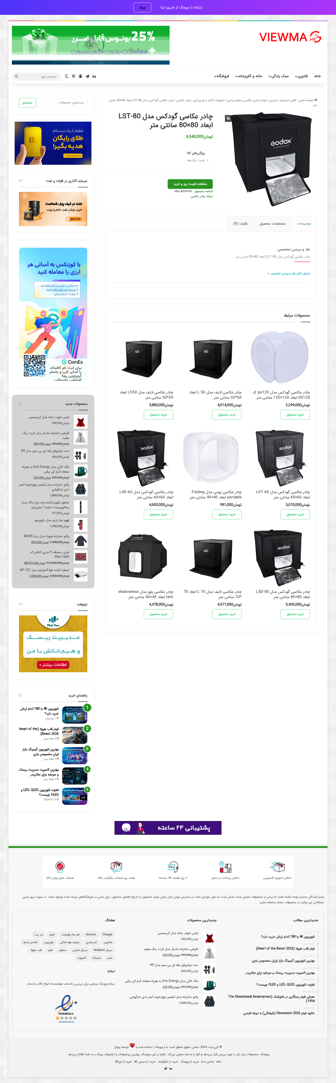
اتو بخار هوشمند (70, 934)
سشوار (62, 950)
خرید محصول (295, 414)
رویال (117, 1047)
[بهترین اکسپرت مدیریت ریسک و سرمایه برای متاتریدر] (74, 776)
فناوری (303, 76)
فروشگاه (223, 76)
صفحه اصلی (306, 100)
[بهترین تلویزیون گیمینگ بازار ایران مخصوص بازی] (74, 755)
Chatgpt (107, 934)
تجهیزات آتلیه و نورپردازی (208, 100)
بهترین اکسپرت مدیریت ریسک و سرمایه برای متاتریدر (39, 772)
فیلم (50, 950)
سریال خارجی (80, 950)
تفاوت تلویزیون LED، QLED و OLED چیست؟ (40, 792)
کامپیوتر (82, 958)
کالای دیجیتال (288, 100)
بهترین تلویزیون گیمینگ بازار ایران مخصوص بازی (40, 752)
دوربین (273, 100)
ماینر (109, 958)
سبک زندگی (280, 76)
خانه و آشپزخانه (250, 76)
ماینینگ (96, 958)
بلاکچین (108, 942)
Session (91, 934)
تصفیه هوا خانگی (70, 942)
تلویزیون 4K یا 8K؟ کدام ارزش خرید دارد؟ (39, 711)
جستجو (27, 102)
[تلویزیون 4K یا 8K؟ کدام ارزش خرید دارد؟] (74, 715)
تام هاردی (91, 942)
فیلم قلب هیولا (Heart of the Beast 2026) (39, 731)
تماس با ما (207, 1061)
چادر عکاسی (183, 100)
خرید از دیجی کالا (144, 1061)
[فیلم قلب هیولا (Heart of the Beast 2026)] (74, 735)
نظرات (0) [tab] (240, 223)
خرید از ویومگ (189, 1061)
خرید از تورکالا (123, 1061)
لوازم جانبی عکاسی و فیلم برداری (246, 100)
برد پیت (38, 934)
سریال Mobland (103, 950)
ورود (142, 7)
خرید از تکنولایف (168, 1061)
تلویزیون (49, 942)
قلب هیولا (36, 950)
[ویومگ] (290, 36)
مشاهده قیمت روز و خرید (190, 183)
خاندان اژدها (30, 942)
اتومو (52, 934)
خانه (317, 76)
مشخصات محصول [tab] (272, 223)
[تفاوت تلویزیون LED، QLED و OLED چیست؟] (74, 796)
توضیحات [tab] (304, 223)
